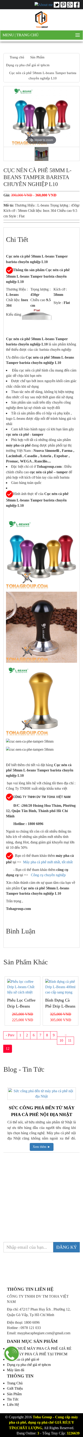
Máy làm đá (15, 1370)
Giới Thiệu (15, 1388)
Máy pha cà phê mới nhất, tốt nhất (48, 862)
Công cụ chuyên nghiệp (49, 875)
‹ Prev (10, 1035)
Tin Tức (13, 1399)
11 (69, 1040)
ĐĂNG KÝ (66, 1247)
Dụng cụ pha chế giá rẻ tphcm (29, 1365)
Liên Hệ (13, 1405)
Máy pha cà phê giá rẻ (23, 1359)
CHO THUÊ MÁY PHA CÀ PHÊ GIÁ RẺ (39, 1348)
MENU (9, 35)
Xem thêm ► (41, 1147)
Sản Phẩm (14, 1394)
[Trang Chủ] (41, 19)
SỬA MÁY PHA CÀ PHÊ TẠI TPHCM (37, 1354)
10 (61, 1040)
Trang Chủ (27, 35)
